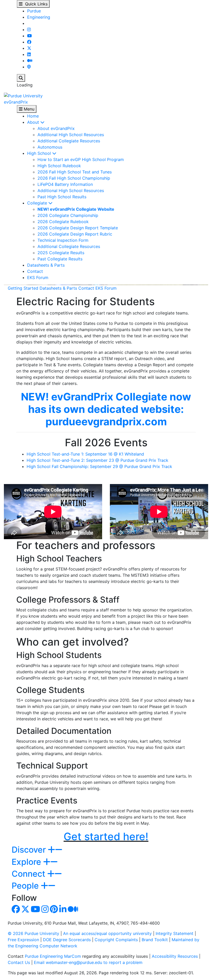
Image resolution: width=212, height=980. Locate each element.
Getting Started (23, 288)
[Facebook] (29, 42)
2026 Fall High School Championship (73, 178)
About (33, 122)
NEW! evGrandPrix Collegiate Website (75, 209)
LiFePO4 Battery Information (65, 184)
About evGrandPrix (56, 128)
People (26, 886)
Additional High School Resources (70, 134)
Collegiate (37, 203)
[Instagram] (29, 29)
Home (33, 116)
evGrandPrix (16, 102)
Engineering (38, 17)
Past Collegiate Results (59, 258)
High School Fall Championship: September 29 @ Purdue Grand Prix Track (99, 466)
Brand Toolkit (155, 939)
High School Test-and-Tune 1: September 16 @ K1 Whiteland (85, 454)
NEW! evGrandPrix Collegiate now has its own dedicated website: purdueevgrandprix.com (106, 409)
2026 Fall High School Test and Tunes (74, 171)
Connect (29, 874)
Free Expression (23, 939)
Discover (30, 850)
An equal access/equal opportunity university (107, 933)
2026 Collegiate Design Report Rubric (74, 234)
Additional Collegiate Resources (68, 140)
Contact (35, 271)
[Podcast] (29, 66)
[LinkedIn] (29, 54)
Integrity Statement (174, 933)
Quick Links (35, 3)
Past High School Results (61, 196)
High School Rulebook (59, 165)
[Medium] (29, 60)
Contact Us (19, 962)
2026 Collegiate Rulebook (63, 221)
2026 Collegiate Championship (67, 215)
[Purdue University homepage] (23, 95)
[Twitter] (29, 48)
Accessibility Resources (175, 956)
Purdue (34, 10)
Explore (27, 862)
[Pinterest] (54, 910)
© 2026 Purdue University (33, 933)
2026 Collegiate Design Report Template (77, 227)
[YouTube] (29, 35)
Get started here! (106, 836)
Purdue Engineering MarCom (53, 956)
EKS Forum (37, 277)
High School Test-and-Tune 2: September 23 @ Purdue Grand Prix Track (97, 460)
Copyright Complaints (116, 939)
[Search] (21, 78)
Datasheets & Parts (46, 265)
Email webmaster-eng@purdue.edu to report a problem (88, 962)
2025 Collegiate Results (60, 252)
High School (39, 153)
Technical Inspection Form (62, 240)
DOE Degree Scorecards (67, 939)
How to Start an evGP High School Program (80, 159)
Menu (28, 109)
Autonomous (49, 147)
